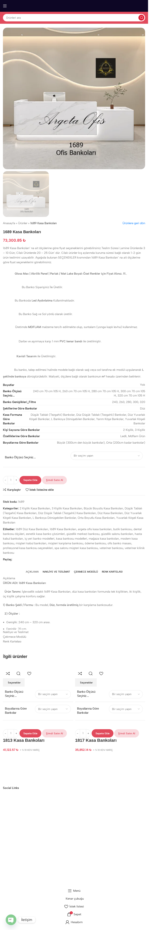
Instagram (71, 854)
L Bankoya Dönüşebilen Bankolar (54, 518)
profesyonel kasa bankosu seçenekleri (28, 548)
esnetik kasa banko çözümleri (45, 534)
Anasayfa (9, 223)
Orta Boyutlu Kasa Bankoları (96, 518)
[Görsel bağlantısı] (17, 770)
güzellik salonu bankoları (117, 534)
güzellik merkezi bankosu (82, 534)
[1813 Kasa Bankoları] (17, 666)
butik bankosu (122, 529)
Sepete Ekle (30, 480)
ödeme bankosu (95, 543)
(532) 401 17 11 (71, 835)
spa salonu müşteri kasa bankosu (76, 548)
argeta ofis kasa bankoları (95, 529)
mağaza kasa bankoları (104, 538)
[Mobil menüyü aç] (5, 6)
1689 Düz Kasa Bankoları (32, 529)
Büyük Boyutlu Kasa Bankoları (103, 508)
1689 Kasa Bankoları (63, 529)
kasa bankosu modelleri (71, 538)
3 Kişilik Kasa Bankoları (67, 508)
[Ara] (141, 18)
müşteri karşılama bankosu (65, 543)
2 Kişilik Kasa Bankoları (35, 508)
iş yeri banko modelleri (39, 538)
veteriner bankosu (111, 548)
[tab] (32, 572)
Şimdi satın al (54, 480)
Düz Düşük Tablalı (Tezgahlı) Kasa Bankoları (67, 513)
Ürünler (22, 223)
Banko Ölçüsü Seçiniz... (20, 457)
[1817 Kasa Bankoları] (89, 666)
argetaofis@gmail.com (71, 827)
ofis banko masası (119, 543)
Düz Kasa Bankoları (110, 513)
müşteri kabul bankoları (31, 543)
